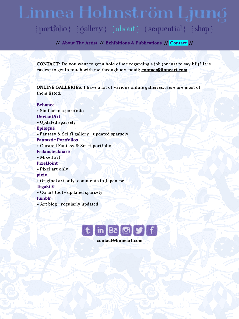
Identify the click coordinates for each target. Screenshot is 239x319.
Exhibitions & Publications (134, 43)
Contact (178, 43)
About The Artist (79, 43)
